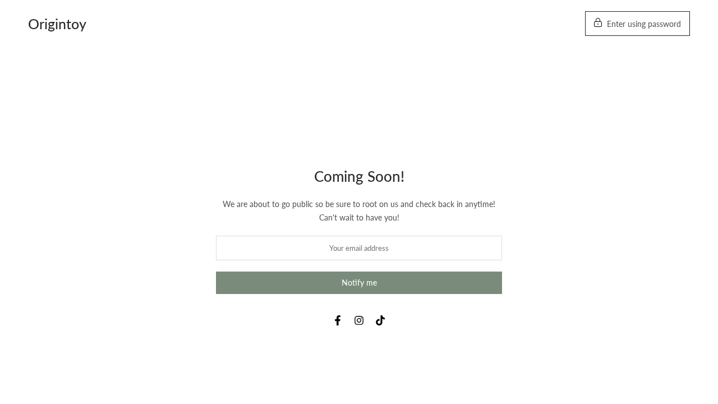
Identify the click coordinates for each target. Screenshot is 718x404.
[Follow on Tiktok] (380, 320)
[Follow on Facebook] (338, 320)
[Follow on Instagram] (359, 320)
